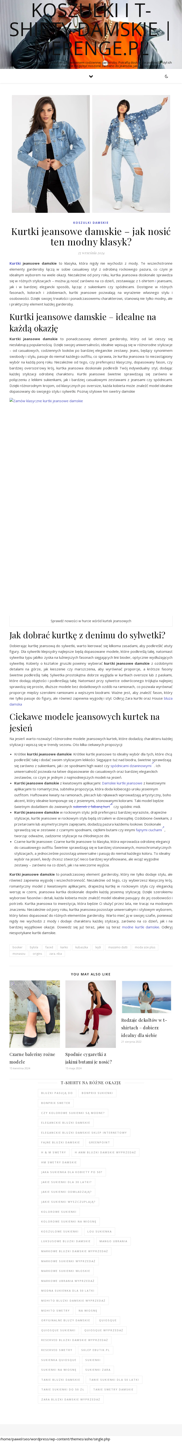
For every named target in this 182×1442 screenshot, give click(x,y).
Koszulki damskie (91, 223)
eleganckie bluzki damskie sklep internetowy (84, 1132)
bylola (34, 947)
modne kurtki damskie (140, 927)
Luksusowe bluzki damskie (66, 1241)
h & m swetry (53, 1152)
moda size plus (145, 947)
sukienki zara (98, 1369)
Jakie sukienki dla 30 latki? (66, 1182)
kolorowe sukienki (59, 1211)
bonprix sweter (55, 1103)
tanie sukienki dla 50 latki (114, 1379)
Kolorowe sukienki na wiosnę (68, 1221)
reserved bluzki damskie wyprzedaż (74, 1340)
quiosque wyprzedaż (103, 1330)
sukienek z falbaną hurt (91, 806)
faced (49, 947)
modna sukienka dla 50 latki (68, 1290)
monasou (19, 954)
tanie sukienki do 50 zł (62, 1389)
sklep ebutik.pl (95, 1350)
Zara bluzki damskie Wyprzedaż (70, 1399)
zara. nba (55, 954)
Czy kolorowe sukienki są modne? (73, 1113)
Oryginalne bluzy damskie (65, 1320)
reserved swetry (57, 1350)
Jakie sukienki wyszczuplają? (68, 1201)
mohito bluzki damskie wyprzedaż (73, 1300)
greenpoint (99, 1142)
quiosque (108, 1320)
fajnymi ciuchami (149, 829)
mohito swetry (55, 1310)
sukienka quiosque (59, 1360)
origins (37, 954)
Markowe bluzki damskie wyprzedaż (74, 1251)
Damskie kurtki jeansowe (122, 783)
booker (18, 947)
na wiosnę (88, 1310)
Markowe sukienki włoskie (65, 1271)
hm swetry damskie (59, 1162)
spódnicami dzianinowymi (130, 765)
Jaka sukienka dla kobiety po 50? (72, 1172)
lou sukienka (99, 1231)
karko (64, 947)
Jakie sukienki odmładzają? (66, 1192)
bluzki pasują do (57, 1093)
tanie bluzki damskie (60, 1379)
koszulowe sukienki (60, 1231)
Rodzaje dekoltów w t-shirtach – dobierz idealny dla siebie (144, 1027)
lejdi (98, 947)
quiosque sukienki (58, 1330)
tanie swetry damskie (113, 1389)
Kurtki (15, 263)
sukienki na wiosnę (59, 1369)
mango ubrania (113, 1241)
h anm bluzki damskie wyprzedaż (105, 1152)
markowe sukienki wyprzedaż (68, 1261)
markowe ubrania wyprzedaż (68, 1281)
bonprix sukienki (97, 1093)
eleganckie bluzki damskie (65, 1122)
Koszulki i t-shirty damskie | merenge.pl (91, 28)
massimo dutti (117, 947)
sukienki (93, 1360)
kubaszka (81, 947)
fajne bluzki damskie (60, 1142)
